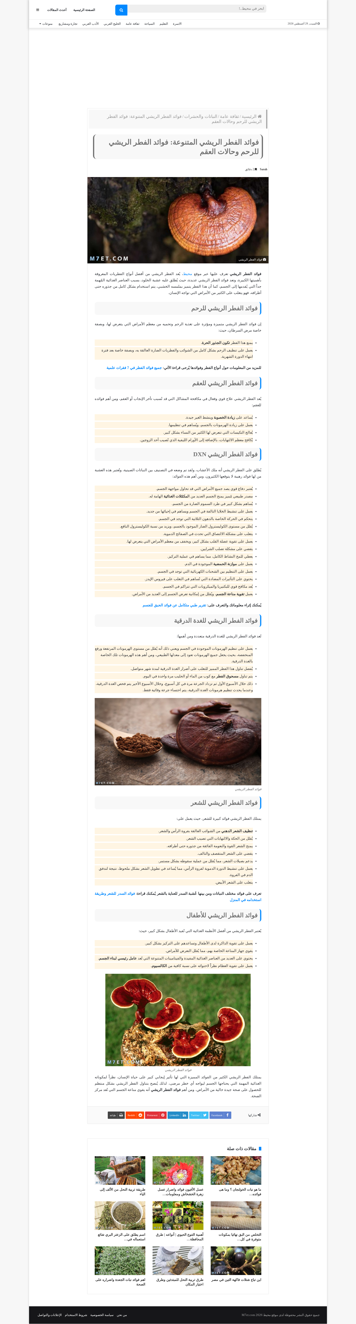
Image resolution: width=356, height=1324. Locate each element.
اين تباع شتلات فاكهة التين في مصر (236, 1280)
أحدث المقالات (57, 10)
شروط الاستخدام (76, 1315)
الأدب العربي (90, 23)
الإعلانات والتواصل (50, 1315)
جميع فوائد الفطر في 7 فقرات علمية (134, 368)
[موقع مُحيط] (300, 10)
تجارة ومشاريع (68, 23)
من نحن (122, 1315)
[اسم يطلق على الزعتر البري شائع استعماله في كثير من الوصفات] (120, 1215)
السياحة (149, 23)
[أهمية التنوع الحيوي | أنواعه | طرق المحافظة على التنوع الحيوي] (178, 1215)
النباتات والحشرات (200, 116)
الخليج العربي (112, 23)
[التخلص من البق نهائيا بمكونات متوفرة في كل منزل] (236, 1215)
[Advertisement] (178, 67)
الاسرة (177, 23)
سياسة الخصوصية (102, 1315)
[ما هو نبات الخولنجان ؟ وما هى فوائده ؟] (236, 1170)
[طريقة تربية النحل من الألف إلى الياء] (120, 1170)
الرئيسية (250, 116)
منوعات (47, 23)
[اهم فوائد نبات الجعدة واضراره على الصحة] (120, 1260)
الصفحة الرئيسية (84, 10)
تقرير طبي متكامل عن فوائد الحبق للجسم (174, 605)
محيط (187, 274)
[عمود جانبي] (37, 10)
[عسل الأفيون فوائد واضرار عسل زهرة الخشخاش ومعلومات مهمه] (178, 1170)
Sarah (263, 169)
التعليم (164, 23)
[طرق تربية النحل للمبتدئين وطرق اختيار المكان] (178, 1260)
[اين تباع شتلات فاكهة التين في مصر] (236, 1260)
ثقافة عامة (132, 23)
